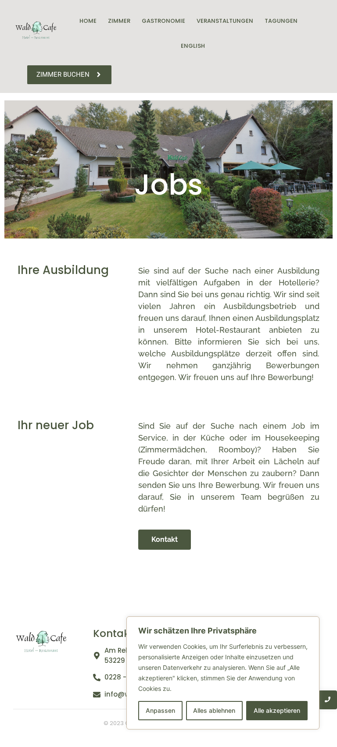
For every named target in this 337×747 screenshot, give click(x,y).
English (193, 46)
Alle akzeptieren (277, 710)
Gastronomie (163, 21)
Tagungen (281, 21)
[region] (222, 672)
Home (88, 21)
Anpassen (160, 710)
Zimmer (119, 21)
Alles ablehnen (214, 710)
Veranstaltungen (225, 21)
